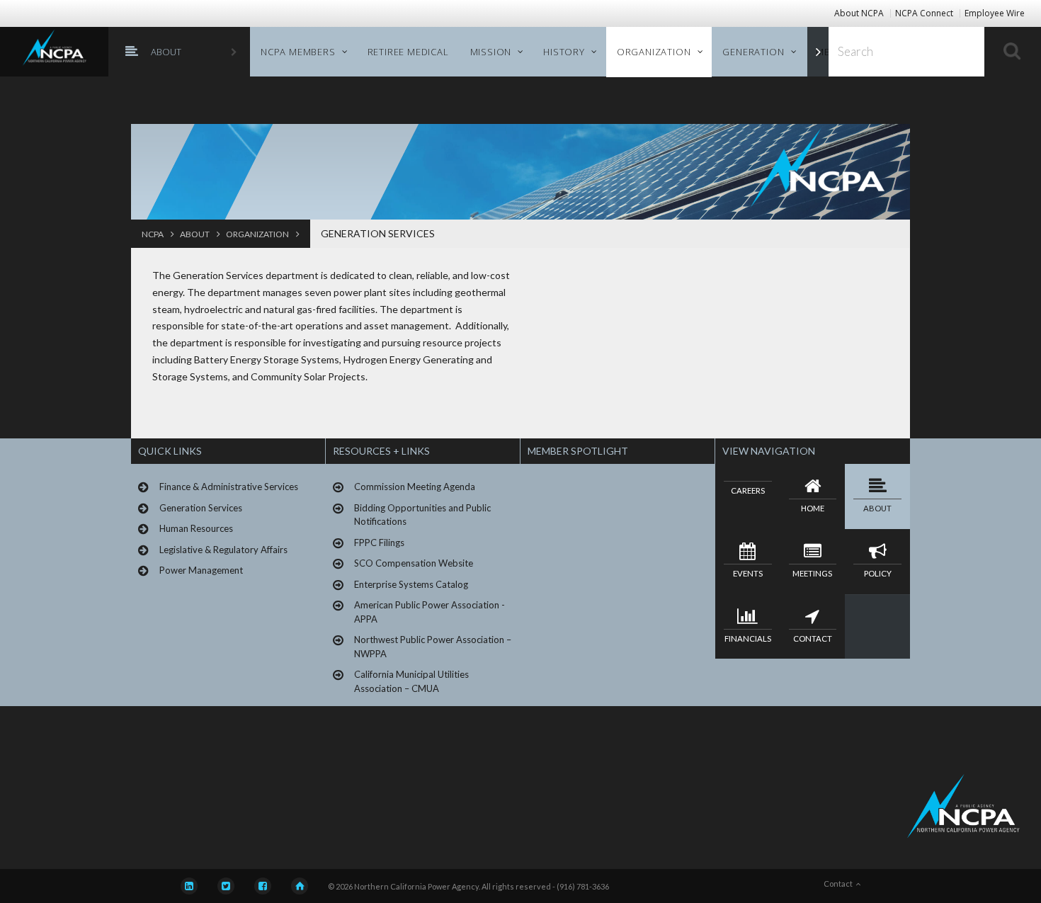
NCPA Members (298, 51)
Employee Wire (995, 13)
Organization (654, 51)
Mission (491, 51)
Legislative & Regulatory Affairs (223, 549)
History (564, 51)
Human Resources (196, 528)
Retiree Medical (408, 51)
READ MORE (560, 623)
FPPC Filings (379, 542)
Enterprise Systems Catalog (411, 584)
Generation (753, 51)
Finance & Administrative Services (228, 486)
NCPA (153, 234)
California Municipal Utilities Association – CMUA (411, 681)
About (166, 51)
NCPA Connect (924, 13)
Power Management (201, 570)
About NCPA (859, 13)
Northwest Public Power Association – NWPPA (432, 646)
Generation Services (378, 233)
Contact (839, 883)
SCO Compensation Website (413, 563)
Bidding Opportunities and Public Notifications (422, 515)
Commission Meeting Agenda (414, 486)
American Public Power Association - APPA (429, 612)
